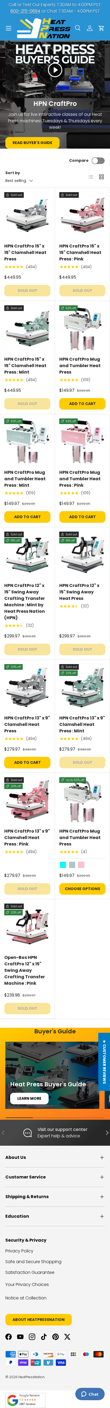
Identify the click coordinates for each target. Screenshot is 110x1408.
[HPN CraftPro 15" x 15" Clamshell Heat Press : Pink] (82, 215)
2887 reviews (27, 1404)
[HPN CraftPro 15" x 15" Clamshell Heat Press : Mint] (27, 328)
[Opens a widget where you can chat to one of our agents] (90, 1394)
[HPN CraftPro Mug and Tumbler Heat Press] (82, 328)
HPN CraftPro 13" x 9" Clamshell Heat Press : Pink (27, 837)
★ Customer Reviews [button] (104, 1062)
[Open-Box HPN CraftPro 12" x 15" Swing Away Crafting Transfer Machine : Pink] (27, 927)
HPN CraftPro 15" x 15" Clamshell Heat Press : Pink (80, 252)
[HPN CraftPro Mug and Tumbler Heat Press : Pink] (82, 441)
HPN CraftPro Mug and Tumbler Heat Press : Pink (80, 478)
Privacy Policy (19, 1251)
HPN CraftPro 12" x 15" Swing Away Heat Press (79, 591)
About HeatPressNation (39, 1319)
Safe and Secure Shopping (33, 1262)
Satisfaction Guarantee (29, 1272)
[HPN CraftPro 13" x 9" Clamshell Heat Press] (27, 687)
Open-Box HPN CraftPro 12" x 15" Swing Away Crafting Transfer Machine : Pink (24, 970)
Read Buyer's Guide (32, 142)
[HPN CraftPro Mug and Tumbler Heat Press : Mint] (27, 441)
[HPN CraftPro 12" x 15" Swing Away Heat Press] (82, 555)
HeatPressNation (31, 1377)
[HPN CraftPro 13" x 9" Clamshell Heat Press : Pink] (27, 800)
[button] (101, 28)
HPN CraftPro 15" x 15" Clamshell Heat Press (25, 252)
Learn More (29, 1098)
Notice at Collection (25, 1298)
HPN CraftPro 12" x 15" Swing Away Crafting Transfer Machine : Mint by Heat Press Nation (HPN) (24, 601)
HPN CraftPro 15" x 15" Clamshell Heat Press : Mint (25, 365)
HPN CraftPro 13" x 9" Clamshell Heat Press (27, 724)
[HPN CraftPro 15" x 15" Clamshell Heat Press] (27, 215)
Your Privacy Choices (27, 1284)
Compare (79, 160)
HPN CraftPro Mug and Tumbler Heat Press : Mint (25, 478)
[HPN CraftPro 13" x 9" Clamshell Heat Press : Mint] (82, 687)
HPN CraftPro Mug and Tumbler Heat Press (80, 365)
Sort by (12, 172)
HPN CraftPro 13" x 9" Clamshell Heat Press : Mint (82, 724)
